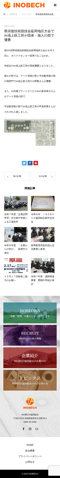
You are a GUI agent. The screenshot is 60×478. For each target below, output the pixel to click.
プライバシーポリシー (30, 456)
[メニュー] (55, 5)
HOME (30, 445)
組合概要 (30, 450)
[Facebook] (23, 428)
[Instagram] (30, 428)
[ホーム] (4, 14)
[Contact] (36, 428)
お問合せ (30, 462)
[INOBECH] (26, 5)
